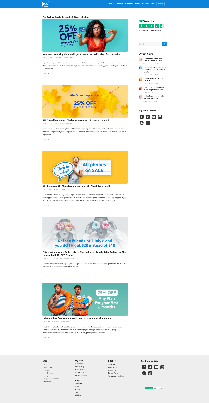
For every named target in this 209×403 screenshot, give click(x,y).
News (66, 57)
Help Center (112, 367)
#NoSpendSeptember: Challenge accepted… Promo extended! (75, 120)
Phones (45, 376)
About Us (78, 383)
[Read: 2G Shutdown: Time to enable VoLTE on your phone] (140, 97)
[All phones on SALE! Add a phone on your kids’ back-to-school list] (85, 167)
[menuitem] (111, 4)
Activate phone (81, 375)
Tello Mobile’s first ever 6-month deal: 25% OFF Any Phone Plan (76, 318)
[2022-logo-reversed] (46, 4)
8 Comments (56, 189)
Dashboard (79, 364)
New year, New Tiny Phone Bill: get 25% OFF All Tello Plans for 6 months (81, 54)
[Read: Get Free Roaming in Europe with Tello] (140, 79)
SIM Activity (79, 366)
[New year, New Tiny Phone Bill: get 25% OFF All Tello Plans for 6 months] (85, 35)
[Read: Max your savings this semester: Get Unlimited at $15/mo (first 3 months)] (140, 68)
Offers (70, 57)
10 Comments (58, 57)
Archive (63, 258)
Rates (49, 370)
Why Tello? (46, 382)
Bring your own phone (50, 379)
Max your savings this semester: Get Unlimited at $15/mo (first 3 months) (154, 69)
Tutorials (78, 392)
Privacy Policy (113, 373)
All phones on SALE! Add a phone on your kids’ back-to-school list (77, 186)
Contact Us (112, 370)
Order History (80, 369)
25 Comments (59, 123)
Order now (51, 373)
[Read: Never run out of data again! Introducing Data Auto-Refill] (140, 88)
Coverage (111, 364)
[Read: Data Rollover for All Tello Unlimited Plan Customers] (140, 59)
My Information (81, 372)
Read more (47, 73)
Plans (44, 364)
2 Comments (54, 258)
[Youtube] (154, 117)
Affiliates (78, 395)
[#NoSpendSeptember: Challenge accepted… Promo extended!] (85, 101)
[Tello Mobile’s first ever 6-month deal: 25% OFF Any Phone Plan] (85, 299)
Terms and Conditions (116, 376)
